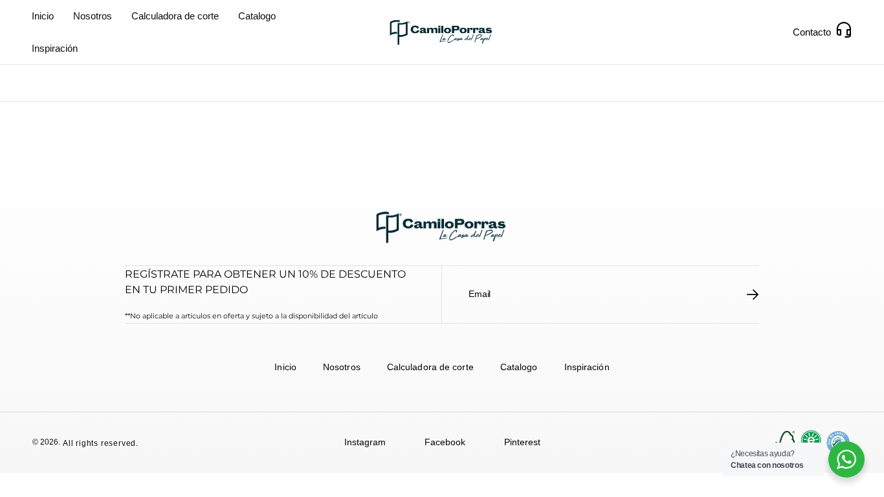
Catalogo (257, 15)
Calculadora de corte (175, 15)
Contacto (812, 32)
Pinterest (522, 442)
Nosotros (92, 15)
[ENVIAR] (753, 294)
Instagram (365, 442)
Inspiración (55, 48)
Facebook (445, 442)
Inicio (43, 15)
